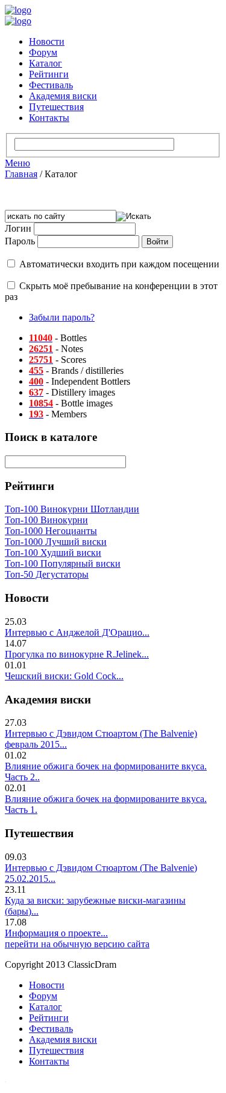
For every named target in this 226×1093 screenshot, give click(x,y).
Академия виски (63, 96)
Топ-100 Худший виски (53, 552)
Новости (46, 41)
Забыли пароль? (62, 317)
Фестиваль (51, 85)
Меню (17, 163)
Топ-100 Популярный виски (63, 563)
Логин (18, 228)
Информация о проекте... (56, 933)
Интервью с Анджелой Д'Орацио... (77, 632)
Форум (43, 52)
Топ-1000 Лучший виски (56, 542)
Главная (21, 174)
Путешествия (56, 107)
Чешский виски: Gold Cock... (64, 676)
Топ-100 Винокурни (46, 520)
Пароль (20, 241)
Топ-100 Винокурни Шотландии (72, 509)
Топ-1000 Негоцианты (51, 531)
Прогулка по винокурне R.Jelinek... (77, 654)
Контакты (49, 118)
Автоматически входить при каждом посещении (119, 264)
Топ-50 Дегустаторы (47, 574)
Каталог (45, 63)
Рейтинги (49, 74)
